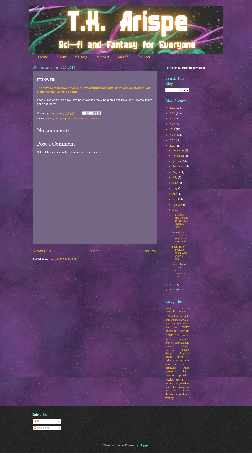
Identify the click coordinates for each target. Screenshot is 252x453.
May (175, 188)
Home (43, 57)
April (175, 193)
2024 (173, 118)
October (177, 161)
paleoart (170, 375)
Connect (143, 57)
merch (175, 360)
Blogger (143, 445)
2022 (173, 129)
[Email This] (84, 113)
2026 (173, 107)
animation (184, 311)
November (178, 155)
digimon (169, 343)
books (49, 118)
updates (94, 118)
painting (185, 371)
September (179, 166)
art (167, 315)
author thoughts (180, 316)
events (169, 346)
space (168, 387)
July (175, 177)
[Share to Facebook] (95, 113)
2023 (173, 123)
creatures (184, 339)
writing (169, 398)
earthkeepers (182, 342)
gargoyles (169, 350)
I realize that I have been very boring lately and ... (180, 237)
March (176, 199)
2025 (173, 113)
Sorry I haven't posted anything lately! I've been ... (180, 270)
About (61, 57)
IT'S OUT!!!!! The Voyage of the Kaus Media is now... (180, 220)
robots (168, 383)
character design (177, 330)
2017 (173, 290)
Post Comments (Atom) (62, 258)
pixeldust (184, 375)
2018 (173, 284)
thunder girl (171, 394)
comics (172, 335)
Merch (123, 57)
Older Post (149, 251)
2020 (173, 140)
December (178, 150)
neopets (179, 364)
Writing (81, 57)
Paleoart (102, 57)
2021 (173, 134)
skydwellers (182, 383)
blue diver (172, 327)
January (177, 210)
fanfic (186, 346)
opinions (170, 371)
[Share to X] (92, 113)
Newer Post (42, 251)
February (177, 204)
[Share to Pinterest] (99, 113)
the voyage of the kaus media (71, 118)
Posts (40, 421)
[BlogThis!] (88, 113)
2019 (173, 145)
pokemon (174, 379)
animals (170, 311)
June (175, 182)
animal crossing (177, 308)
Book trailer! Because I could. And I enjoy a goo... (180, 252)
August (176, 172)
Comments (43, 427)
